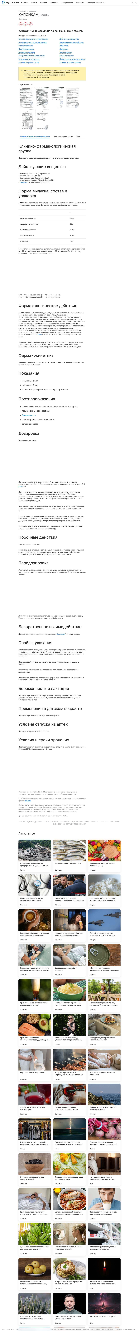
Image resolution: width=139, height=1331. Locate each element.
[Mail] (3, 2)
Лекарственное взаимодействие (31, 56)
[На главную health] (12, 2)
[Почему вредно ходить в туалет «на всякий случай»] (69, 1239)
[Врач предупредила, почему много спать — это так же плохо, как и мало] (34, 1204)
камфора (23, 182)
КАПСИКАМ (33, 11)
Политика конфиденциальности (125, 1329)
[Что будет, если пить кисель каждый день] (34, 1100)
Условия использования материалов (69, 1329)
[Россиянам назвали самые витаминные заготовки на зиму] (34, 1274)
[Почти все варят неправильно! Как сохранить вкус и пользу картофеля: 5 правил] (69, 995)
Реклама (18, 1329)
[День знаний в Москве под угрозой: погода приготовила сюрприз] (69, 1030)
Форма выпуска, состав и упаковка (32, 42)
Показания (64, 46)
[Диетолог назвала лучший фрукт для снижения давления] (34, 1239)
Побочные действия (26, 52)
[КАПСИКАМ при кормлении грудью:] (25, 24)
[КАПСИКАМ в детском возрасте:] (30, 24)
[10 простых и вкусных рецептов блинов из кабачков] (69, 1274)
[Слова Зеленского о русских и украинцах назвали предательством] (69, 1309)
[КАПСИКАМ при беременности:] (20, 24)
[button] (26, 98)
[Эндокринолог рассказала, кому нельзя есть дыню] (69, 1169)
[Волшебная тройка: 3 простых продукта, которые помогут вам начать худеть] (69, 1204)
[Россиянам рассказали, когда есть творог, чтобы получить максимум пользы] (104, 890)
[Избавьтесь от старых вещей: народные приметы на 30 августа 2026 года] (34, 1134)
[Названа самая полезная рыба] (69, 856)
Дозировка (64, 49)
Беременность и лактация (28, 59)
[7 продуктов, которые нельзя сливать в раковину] (104, 1030)
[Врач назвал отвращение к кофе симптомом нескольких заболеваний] (104, 1204)
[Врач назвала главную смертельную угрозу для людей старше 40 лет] (34, 1030)
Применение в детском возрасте (73, 59)
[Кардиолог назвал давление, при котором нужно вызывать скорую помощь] (34, 960)
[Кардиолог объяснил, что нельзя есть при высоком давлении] (34, 925)
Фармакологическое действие (72, 42)
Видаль (28, 801)
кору (40, 334)
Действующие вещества (69, 39)
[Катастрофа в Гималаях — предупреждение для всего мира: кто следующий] (34, 856)
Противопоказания (26, 49)
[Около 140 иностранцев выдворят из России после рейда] (69, 890)
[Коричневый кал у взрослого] (34, 1065)
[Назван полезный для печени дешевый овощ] (104, 856)
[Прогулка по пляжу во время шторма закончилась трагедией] (69, 1134)
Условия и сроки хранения (70, 62)
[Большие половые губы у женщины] (69, 960)
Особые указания (67, 56)
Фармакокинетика (25, 46)
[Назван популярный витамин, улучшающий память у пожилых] (104, 995)
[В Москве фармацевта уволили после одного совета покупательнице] (104, 1239)
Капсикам (61, 634)
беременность (29, 415)
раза (20, 486)
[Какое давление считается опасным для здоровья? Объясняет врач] (34, 890)
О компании (10, 1329)
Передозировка (66, 52)
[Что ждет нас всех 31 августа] (104, 1309)
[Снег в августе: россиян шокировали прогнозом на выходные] (34, 1309)
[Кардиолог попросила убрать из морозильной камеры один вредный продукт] (69, 925)
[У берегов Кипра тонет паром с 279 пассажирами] (104, 1100)
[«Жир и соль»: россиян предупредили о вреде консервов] (104, 960)
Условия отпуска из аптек (28, 62)
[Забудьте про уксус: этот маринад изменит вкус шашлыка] (69, 1065)
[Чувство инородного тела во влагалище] (104, 1065)
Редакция (53, 1329)
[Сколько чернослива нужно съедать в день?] (34, 1169)
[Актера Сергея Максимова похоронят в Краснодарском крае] (104, 1274)
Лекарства (22, 11)
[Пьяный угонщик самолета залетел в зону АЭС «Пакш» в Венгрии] (104, 925)
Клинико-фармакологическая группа (33, 39)
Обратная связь (88, 1329)
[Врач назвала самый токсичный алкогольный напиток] (34, 995)
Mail (3, 1329)
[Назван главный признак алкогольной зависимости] (69, 1100)
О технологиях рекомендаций (103, 1329)
